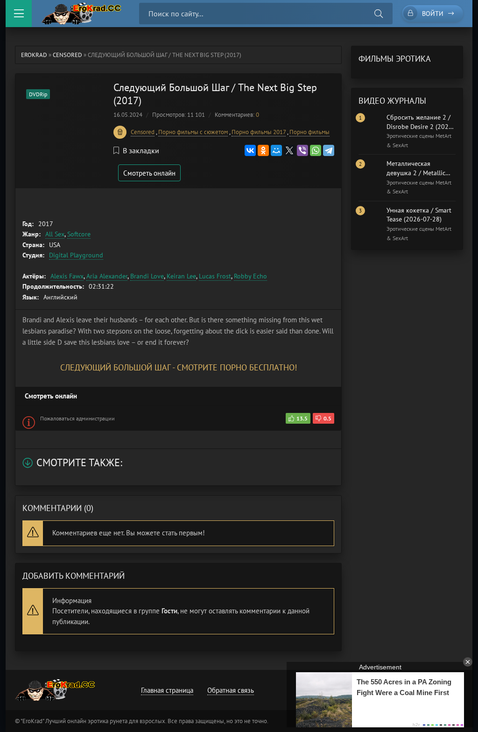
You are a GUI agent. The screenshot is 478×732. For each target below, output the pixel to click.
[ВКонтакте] (250, 150)
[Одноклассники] (263, 150)
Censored (67, 55)
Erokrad (34, 55)
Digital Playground (76, 255)
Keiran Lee (181, 276)
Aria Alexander (106, 276)
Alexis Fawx (67, 276)
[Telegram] (328, 150)
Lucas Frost (215, 276)
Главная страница (167, 690)
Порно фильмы (309, 132)
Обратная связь (230, 690)
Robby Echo (250, 276)
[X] (289, 150)
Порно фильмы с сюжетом (193, 132)
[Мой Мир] (276, 150)
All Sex (54, 234)
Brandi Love (147, 276)
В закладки (141, 150)
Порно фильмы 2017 (259, 132)
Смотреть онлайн (149, 173)
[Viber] (302, 150)
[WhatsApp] (315, 150)
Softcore (79, 234)
